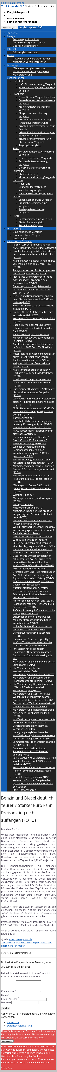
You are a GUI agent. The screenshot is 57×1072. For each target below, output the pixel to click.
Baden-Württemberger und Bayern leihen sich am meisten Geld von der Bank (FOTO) (32, 328)
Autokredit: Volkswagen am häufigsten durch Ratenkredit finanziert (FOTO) (34, 355)
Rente (16, 215)
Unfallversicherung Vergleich (35, 167)
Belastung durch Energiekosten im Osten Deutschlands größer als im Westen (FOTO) (32, 289)
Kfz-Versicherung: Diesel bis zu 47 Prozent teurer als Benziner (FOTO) (32, 679)
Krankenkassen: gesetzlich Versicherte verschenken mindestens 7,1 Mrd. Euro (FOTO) (34, 254)
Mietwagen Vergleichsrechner (29, 61)
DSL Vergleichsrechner (25, 52)
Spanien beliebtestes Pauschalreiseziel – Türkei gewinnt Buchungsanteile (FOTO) (34, 770)
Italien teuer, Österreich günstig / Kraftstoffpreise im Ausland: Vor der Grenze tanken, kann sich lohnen (32, 642)
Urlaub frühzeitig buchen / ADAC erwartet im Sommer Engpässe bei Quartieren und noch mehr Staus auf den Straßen (33, 781)
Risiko (16, 148)
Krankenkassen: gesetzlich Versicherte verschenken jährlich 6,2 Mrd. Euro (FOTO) (34, 264)
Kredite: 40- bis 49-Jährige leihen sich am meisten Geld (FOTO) (33, 313)
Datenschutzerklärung (19, 1025)
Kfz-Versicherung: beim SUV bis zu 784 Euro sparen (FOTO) (34, 663)
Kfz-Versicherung (22, 74)
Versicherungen (16, 77)
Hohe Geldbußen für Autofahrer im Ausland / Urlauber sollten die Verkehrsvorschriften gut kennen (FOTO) (32, 631)
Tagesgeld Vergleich (30, 145)
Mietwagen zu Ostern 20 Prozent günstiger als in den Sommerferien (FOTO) (32, 488)
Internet (11, 49)
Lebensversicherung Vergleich (35, 199)
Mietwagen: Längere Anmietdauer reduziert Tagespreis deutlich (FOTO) (33, 461)
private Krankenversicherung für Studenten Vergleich (37, 134)
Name (5, 995)
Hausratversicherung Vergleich (36, 193)
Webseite (6, 1002)
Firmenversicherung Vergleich (35, 158)
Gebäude (18, 180)
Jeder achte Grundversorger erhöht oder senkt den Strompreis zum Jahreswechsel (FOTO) (32, 280)
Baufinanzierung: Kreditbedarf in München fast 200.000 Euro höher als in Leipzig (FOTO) (33, 337)
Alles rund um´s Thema (19, 241)
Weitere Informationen (31, 1037)
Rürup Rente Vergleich (31, 225)
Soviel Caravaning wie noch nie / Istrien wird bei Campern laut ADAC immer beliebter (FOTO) (34, 761)
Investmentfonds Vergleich (27, 235)
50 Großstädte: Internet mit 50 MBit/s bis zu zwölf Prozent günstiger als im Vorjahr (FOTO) (33, 411)
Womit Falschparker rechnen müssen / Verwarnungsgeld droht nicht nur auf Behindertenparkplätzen (34, 530)
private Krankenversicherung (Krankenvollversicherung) (35, 121)
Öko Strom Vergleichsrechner (29, 42)
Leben (16, 196)
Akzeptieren (7, 1041)
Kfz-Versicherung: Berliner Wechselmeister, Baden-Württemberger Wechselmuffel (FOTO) (34, 671)
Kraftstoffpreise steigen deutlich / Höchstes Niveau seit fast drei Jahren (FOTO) (33, 373)
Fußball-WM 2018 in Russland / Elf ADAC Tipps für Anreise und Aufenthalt (34, 246)
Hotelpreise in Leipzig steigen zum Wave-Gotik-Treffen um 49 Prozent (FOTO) (32, 382)
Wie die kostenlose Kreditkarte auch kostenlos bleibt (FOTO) (32, 522)
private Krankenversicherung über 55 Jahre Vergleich (35, 140)
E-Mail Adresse (10, 999)
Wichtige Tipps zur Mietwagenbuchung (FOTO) (28, 506)
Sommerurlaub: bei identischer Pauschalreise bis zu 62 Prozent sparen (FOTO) (30, 751)
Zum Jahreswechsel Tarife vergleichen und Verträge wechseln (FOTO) (34, 272)
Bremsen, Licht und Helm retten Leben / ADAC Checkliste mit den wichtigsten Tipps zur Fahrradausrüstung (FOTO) (34, 575)
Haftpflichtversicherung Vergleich (37, 84)
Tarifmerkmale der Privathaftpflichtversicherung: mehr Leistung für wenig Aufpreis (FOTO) (32, 421)
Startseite (12, 33)
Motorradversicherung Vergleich (31, 71)
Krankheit (18, 93)
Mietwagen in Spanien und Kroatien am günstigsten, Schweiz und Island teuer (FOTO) (32, 514)
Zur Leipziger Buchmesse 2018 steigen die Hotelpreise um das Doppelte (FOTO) (34, 392)
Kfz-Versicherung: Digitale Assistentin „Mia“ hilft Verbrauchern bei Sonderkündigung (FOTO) (33, 687)
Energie (11, 36)
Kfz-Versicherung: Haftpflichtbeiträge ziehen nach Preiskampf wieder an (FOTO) (33, 713)
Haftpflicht (18, 81)
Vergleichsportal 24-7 (30, 27)
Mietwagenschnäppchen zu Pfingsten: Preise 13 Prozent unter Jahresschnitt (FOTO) (34, 469)
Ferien (10, 55)
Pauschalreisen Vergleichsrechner (31, 58)
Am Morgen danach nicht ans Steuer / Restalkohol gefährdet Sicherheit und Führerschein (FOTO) (33, 604)
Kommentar (8, 991)
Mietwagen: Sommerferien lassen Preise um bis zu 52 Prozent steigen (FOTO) (32, 479)
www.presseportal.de (20, 939)
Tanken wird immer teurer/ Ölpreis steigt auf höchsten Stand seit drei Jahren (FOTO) (32, 363)
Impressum (13, 1022)
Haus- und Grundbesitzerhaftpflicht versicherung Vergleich (32, 187)
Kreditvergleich (21, 238)
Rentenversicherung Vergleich (35, 219)
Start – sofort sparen (24, 789)
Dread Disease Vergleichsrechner (37, 97)
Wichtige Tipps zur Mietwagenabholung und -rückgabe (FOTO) (32, 498)
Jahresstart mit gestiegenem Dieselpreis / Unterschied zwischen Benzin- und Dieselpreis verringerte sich (32, 653)
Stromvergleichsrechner (26, 39)
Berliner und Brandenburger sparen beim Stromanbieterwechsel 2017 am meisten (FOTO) (33, 299)
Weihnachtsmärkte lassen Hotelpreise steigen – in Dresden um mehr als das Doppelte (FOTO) (34, 402)
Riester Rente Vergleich (31, 222)
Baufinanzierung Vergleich (27, 231)
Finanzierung (14, 228)
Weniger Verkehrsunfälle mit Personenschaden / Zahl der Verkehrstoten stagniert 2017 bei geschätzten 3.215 (31, 451)
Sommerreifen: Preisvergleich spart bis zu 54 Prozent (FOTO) (34, 743)
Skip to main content (12, 2)
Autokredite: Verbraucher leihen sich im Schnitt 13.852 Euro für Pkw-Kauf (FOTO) (33, 347)
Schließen (6, 1068)
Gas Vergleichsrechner (25, 45)
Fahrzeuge (13, 65)
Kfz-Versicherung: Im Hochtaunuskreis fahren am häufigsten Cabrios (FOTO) (34, 737)
